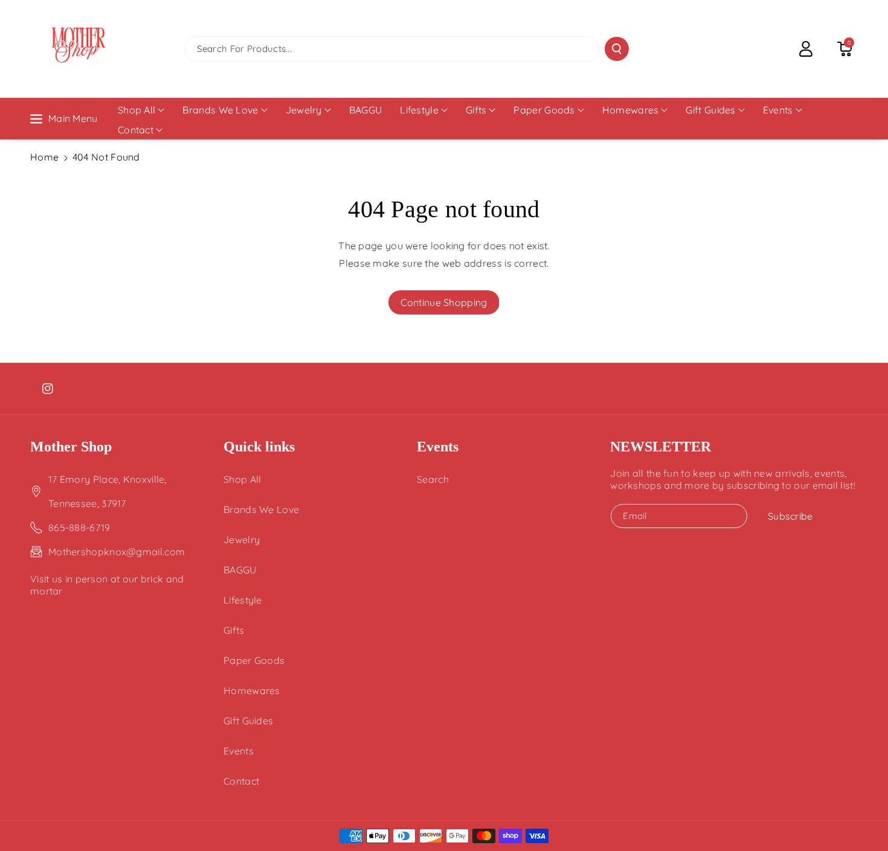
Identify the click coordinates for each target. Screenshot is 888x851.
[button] (844, 49)
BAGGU (240, 570)
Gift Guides (710, 110)
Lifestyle (419, 110)
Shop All (136, 110)
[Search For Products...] (617, 49)
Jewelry (304, 110)
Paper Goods (543, 110)
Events (778, 110)
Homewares (630, 110)
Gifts (476, 110)
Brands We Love (220, 110)
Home (44, 157)
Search (433, 479)
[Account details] (806, 49)
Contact (135, 130)
